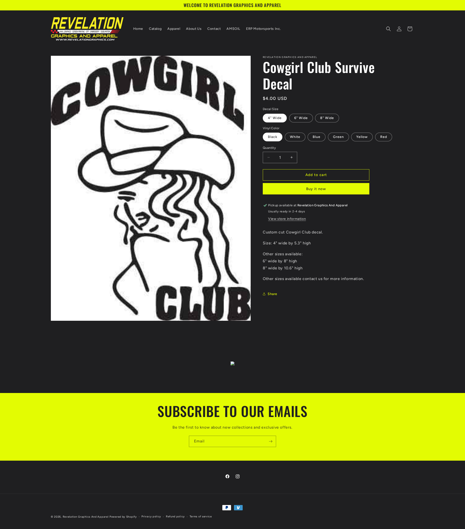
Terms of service (201, 516)
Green (338, 137)
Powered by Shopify (123, 516)
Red (383, 137)
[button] (388, 29)
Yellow (362, 137)
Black (272, 137)
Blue (316, 137)
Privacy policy (151, 516)
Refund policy (175, 516)
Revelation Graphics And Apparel (86, 516)
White (295, 137)
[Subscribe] (270, 441)
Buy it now (316, 189)
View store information (287, 219)
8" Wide (327, 118)
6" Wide (301, 118)
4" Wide (275, 118)
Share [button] (272, 294)
